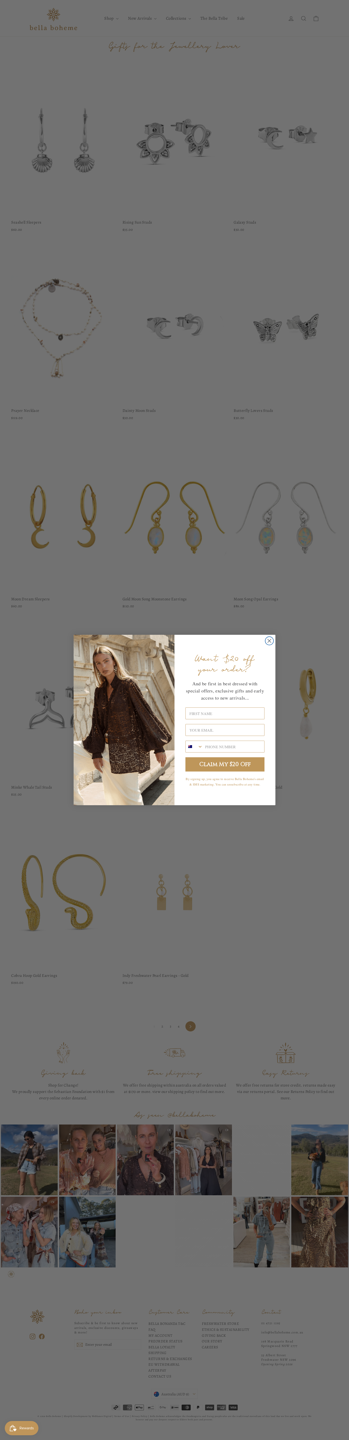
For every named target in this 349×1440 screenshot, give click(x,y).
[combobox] (194, 746)
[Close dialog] (269, 641)
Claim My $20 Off (225, 764)
